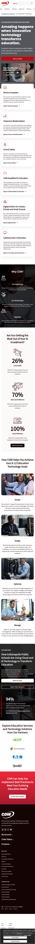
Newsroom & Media (6, 871)
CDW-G (6, 909)
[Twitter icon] (8, 829)
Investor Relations (6, 864)
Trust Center (5, 876)
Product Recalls (5, 892)
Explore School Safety (9, 163)
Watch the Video (17, 680)
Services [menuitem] (14, 9)
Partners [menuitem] (29, 9)
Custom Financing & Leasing (9, 889)
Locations (4, 869)
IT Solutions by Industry (8, 14)
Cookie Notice (10, 924)
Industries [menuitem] (22, 9)
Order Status (7, 839)
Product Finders (6, 897)
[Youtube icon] (11, 829)
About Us (4, 856)
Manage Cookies (27, 935)
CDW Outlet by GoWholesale (9, 899)
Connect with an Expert (17, 796)
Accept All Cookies (15, 941)
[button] (17, 72)
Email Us (21, 906)
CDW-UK (15, 909)
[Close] (33, 931)
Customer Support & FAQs (8, 884)
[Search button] (31, 3)
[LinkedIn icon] (5, 829)
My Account (7, 834)
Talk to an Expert (17, 59)
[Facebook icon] (2, 829)
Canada (10, 909)
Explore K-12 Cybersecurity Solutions (14, 253)
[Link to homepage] (5, 3)
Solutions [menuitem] (7, 9)
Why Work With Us (6, 854)
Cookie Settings (15, 937)
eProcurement (5, 887)
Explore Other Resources (17, 687)
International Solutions (7, 866)
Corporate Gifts (5, 894)
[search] (20, 3)
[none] (7, 9)
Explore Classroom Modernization (13, 134)
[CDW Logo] (5, 3)
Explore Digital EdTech (9, 223)
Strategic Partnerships (7, 874)
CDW (2, 909)
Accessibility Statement (7, 859)
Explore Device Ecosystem (10, 106)
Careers (3, 861)
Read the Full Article (17, 445)
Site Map (3, 924)
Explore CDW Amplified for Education (14, 191)
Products (6, 844)
